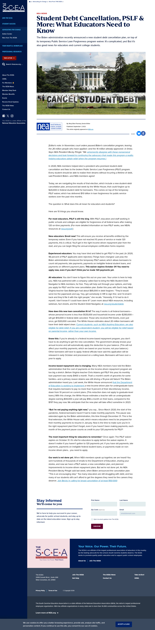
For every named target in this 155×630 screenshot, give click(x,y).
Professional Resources (12, 52)
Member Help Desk (9, 90)
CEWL (4, 79)
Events (4, 98)
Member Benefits (8, 94)
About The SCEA (8, 75)
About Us (82, 561)
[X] (7, 116)
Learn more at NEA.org (46, 613)
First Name (95, 500)
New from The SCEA (9, 38)
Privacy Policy (40, 591)
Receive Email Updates (10, 102)
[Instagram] (12, 117)
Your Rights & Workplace (12, 46)
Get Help (75, 578)
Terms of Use (52, 591)
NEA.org (90, 129)
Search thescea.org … (14, 64)
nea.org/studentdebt (114, 304)
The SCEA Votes (8, 106)
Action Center (7, 34)
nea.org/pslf (66, 228)
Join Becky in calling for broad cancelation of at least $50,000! (87, 480)
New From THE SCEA (55, 1)
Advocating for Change (11, 30)
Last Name (124, 500)
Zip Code (98, 510)
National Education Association (13, 123)
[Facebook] (3, 116)
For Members (7, 83)
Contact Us (6, 109)
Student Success (9, 24)
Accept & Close (124, 624)
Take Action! (139, 575)
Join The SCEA (7, 18)
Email (122, 510)
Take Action (8, 58)
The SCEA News (8, 87)
